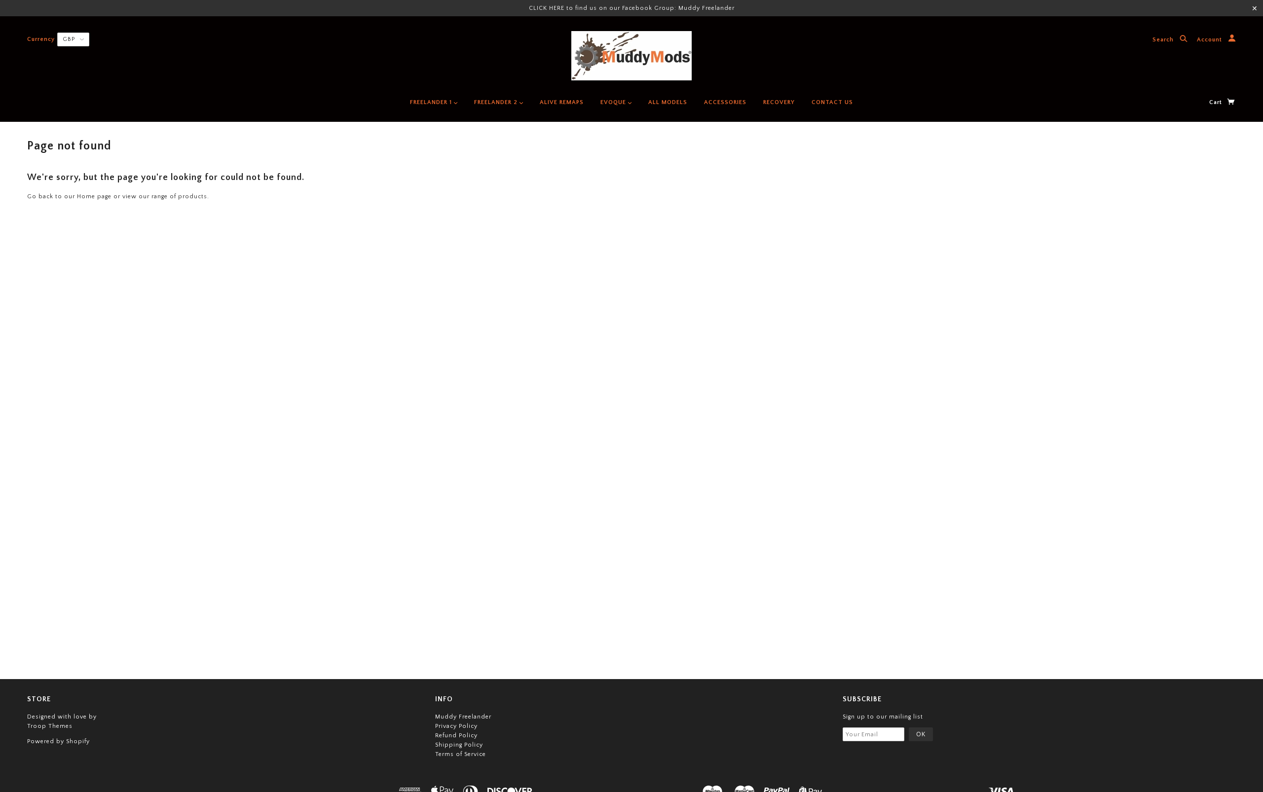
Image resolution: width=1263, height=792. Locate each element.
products (192, 196)
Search (1164, 40)
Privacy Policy (456, 726)
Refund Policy (456, 735)
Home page (94, 196)
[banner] (631, 55)
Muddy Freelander (463, 717)
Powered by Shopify (58, 741)
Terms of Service (460, 754)
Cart (1216, 102)
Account (1210, 40)
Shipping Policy (459, 745)
